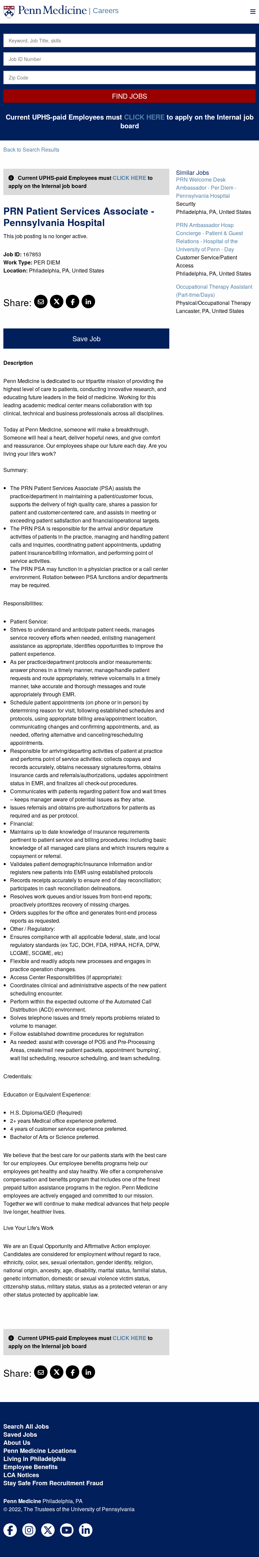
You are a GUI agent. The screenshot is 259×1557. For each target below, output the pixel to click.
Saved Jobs (20, 1434)
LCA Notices (21, 1474)
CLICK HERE (144, 117)
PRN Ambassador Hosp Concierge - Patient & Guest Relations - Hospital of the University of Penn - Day (209, 237)
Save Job (86, 338)
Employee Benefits (30, 1466)
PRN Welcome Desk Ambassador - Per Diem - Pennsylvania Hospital (206, 187)
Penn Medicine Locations (39, 1450)
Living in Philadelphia (34, 1458)
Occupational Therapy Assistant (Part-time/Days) (214, 290)
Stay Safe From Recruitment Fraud (53, 1483)
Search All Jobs (26, 1426)
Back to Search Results (31, 149)
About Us (16, 1442)
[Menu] (253, 11)
